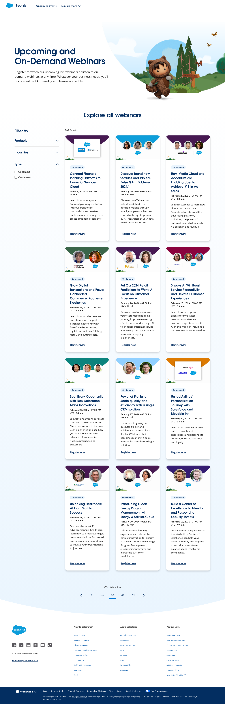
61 (122, 595)
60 (112, 595)
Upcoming (24, 171)
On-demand (25, 177)
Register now (77, 233)
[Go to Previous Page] (81, 595)
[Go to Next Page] (143, 595)
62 (133, 595)
